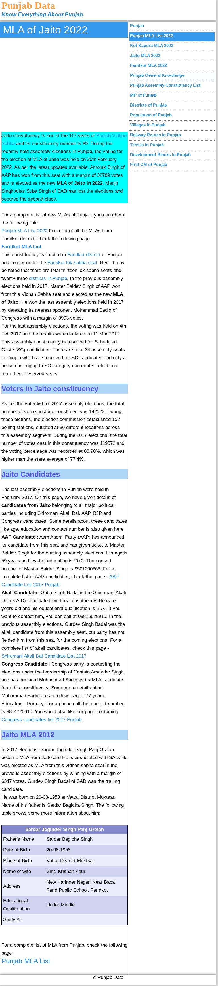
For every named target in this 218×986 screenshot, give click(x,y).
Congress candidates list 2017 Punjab (41, 719)
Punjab (137, 25)
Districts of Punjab (148, 105)
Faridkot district (83, 254)
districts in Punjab (48, 278)
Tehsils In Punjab (147, 144)
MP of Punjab (143, 95)
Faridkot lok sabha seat (72, 262)
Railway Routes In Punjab (155, 134)
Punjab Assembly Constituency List (165, 85)
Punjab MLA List (25, 961)
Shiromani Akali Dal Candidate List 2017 (43, 656)
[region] (64, 84)
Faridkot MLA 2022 (148, 65)
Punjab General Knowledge (157, 75)
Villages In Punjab (147, 124)
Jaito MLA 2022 (145, 55)
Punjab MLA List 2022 (24, 230)
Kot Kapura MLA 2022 (151, 45)
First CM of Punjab (148, 164)
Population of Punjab (151, 114)
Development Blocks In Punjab (160, 154)
